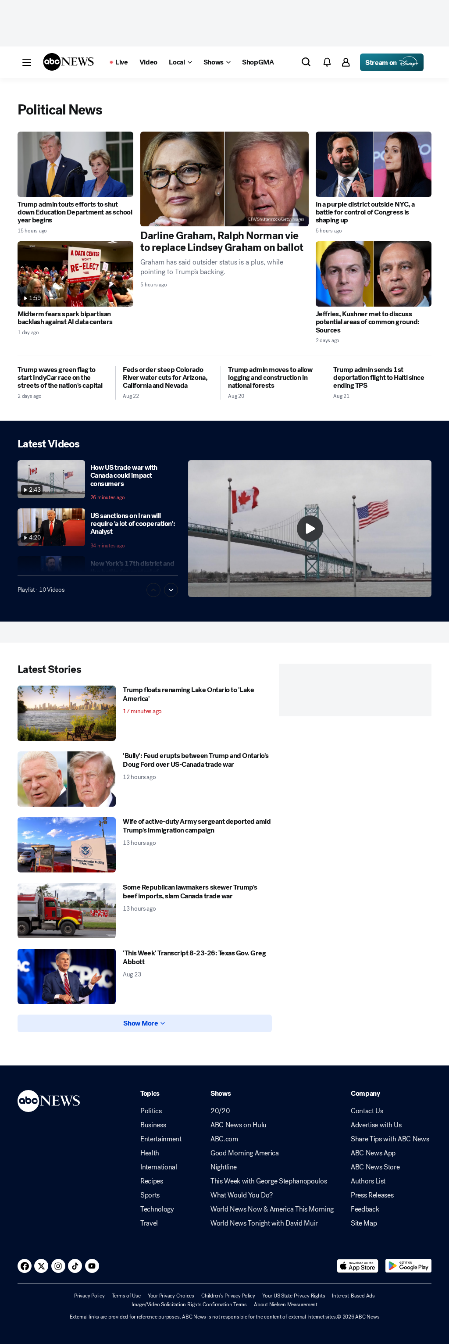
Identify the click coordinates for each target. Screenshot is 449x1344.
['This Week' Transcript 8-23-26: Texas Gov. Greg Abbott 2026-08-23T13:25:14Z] (67, 976)
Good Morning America (244, 1153)
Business (153, 1125)
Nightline (223, 1167)
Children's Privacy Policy (228, 1295)
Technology (157, 1209)
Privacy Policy (89, 1295)
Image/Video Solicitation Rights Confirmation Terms (189, 1304)
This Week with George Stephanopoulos (268, 1181)
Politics (150, 1111)
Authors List (368, 1181)
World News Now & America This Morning (272, 1209)
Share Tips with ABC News (390, 1139)
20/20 (220, 1111)
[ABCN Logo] (68, 62)
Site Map (364, 1223)
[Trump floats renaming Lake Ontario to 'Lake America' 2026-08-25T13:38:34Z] (67, 713)
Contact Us (367, 1111)
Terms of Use (126, 1295)
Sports (150, 1195)
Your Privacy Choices (171, 1295)
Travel (149, 1223)
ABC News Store (375, 1167)
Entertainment (161, 1139)
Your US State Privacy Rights (293, 1295)
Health (149, 1153)
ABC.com (224, 1139)
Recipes (151, 1181)
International (158, 1167)
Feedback (365, 1209)
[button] (27, 62)
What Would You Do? (241, 1195)
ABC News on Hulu (238, 1125)
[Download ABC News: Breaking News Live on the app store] (358, 1266)
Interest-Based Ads (353, 1295)
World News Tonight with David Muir (264, 1223)
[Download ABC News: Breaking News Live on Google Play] (408, 1266)
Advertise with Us (376, 1125)
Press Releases (372, 1195)
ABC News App (373, 1153)
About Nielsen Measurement (285, 1304)
